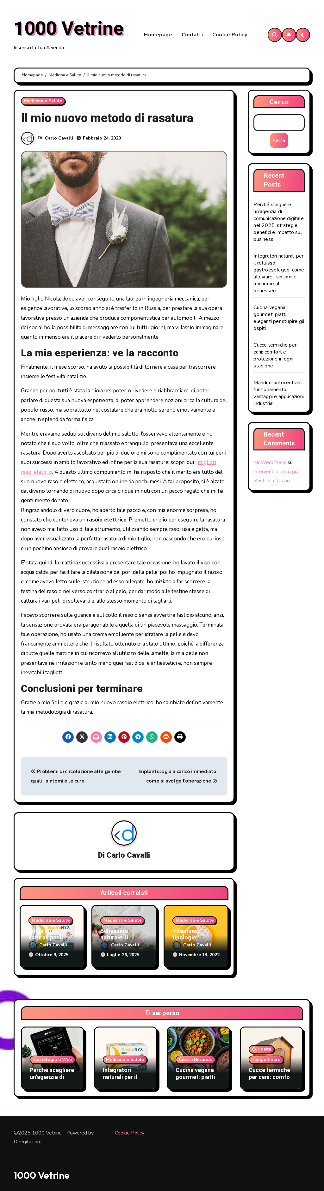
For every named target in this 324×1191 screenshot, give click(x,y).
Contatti (192, 34)
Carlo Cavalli (59, 138)
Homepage (158, 34)
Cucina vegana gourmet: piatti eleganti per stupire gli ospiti (278, 318)
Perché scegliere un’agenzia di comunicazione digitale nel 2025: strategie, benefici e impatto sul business (278, 222)
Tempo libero (266, 1060)
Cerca (279, 101)
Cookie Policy (229, 34)
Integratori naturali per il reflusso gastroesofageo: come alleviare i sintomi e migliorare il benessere (278, 273)
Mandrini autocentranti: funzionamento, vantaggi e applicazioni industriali (278, 393)
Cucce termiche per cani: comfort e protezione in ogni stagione (274, 355)
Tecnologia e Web (52, 1060)
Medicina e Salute (43, 101)
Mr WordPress (269, 462)
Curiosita (261, 1049)
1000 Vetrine (69, 29)
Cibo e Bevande (195, 1060)
